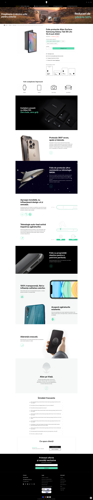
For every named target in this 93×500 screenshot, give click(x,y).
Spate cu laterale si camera (52, 43)
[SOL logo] (48, 492)
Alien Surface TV (63, 484)
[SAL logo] (48, 489)
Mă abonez (46, 468)
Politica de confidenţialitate (46, 479)
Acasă (6, 25)
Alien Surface (42, 498)
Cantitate (47, 46)
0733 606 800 (25, 477)
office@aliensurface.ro (27, 479)
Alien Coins (62, 482)
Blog (61, 486)
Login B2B (62, 489)
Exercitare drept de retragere (47, 486)
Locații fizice (62, 479)
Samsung (14, 25)
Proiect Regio (62, 488)
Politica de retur (44, 484)
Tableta (10, 25)
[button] (5, 2)
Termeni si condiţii (45, 477)
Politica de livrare (45, 482)
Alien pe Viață (44, 380)
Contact (61, 477)
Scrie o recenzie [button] (55, 446)
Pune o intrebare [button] (55, 449)
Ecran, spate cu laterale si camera (53, 41)
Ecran (63, 41)
